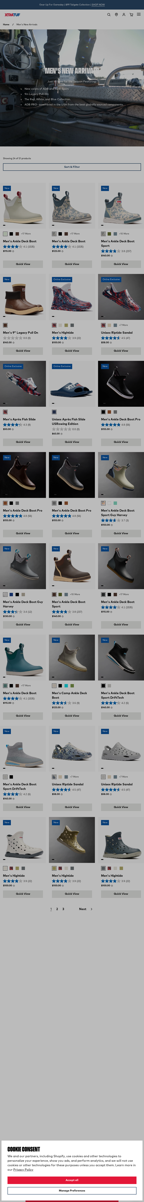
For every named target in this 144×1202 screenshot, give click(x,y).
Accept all (72, 1180)
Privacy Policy (23, 1169)
